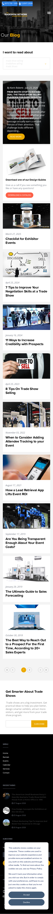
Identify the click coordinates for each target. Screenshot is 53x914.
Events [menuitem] (5, 761)
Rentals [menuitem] (6, 757)
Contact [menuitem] (6, 772)
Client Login (27, 3)
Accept (26, 894)
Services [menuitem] (6, 768)
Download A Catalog (19, 195)
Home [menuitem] (5, 753)
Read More (16, 136)
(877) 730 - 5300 (11, 3)
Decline (26, 902)
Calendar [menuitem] (6, 765)
